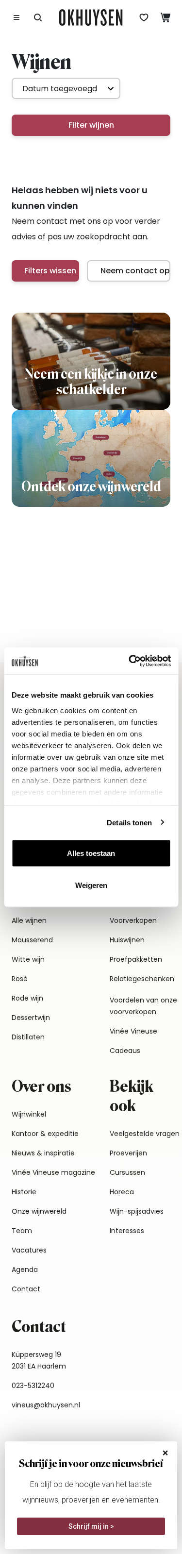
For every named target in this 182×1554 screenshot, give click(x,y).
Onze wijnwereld (39, 1211)
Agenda (25, 1269)
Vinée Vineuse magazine (53, 1172)
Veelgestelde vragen (145, 1133)
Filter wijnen (91, 125)
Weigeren (91, 885)
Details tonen (129, 822)
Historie (24, 1192)
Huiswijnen (127, 940)
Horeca (122, 1192)
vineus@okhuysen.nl (46, 1405)
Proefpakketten (136, 959)
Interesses (127, 1231)
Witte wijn (28, 959)
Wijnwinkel (29, 1114)
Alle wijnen (29, 920)
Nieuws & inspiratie (43, 1153)
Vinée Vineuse (133, 1031)
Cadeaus (125, 1050)
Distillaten (28, 1037)
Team (22, 1231)
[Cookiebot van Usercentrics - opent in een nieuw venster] (129, 660)
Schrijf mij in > (91, 1526)
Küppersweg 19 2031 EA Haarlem (39, 1360)
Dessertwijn (31, 1017)
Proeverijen (128, 1153)
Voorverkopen (133, 920)
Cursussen (127, 1172)
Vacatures (29, 1250)
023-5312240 (33, 1385)
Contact (26, 1289)
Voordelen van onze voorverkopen (143, 1006)
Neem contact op (135, 270)
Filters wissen (50, 270)
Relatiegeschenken (142, 979)
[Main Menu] (16, 17)
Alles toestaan (91, 853)
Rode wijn (27, 998)
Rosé (20, 979)
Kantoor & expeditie (45, 1133)
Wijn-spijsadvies (137, 1211)
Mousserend (32, 940)
